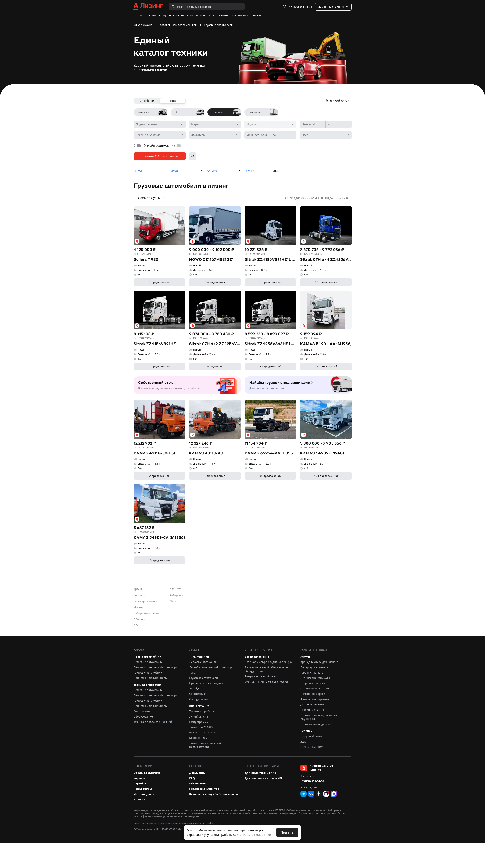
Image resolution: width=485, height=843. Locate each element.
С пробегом (147, 101)
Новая (172, 101)
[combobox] (215, 124)
